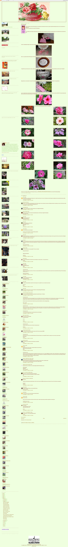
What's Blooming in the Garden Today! (8, 516)
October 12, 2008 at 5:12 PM (28, 332)
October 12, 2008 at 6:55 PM (28, 343)
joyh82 (24, 392)
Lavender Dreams (5, 290)
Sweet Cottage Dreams (6, 435)
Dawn (23, 216)
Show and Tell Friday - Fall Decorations (8, 514)
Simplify (4, 342)
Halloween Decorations (6, 506)
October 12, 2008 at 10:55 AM (28, 313)
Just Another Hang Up (5, 327)
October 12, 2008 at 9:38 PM (28, 356)
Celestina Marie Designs (6, 367)
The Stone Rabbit (5, 387)
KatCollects (24, 340)
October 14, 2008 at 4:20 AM (28, 402)
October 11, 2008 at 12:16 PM (28, 261)
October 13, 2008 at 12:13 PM (28, 376)
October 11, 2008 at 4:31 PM (28, 286)
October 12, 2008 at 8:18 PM (28, 350)
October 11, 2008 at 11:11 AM (28, 256)
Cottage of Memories (5, 477)
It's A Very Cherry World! (6, 415)
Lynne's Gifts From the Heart (6, 382)
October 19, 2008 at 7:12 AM (28, 410)
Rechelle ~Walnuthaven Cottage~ (27, 358)
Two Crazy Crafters (5, 425)
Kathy (24, 263)
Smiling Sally (4, 410)
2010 (3, 495)
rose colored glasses (5, 450)
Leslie (24, 276)
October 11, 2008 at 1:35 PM (28, 267)
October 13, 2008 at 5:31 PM (28, 390)
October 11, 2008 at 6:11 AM (28, 209)
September (4, 520)
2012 (3, 493)
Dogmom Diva (4, 305)
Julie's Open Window (5, 455)
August (4, 521)
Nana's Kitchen (5, 479)
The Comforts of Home (6, 405)
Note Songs (4, 317)
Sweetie (24, 258)
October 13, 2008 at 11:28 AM (28, 362)
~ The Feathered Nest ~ (6, 295)
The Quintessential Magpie (6, 440)
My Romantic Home (5, 377)
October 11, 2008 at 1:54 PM (28, 274)
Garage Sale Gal (5, 352)
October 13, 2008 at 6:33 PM (28, 394)
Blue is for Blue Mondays (6, 511)
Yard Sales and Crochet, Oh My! (7, 347)
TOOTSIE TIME (4, 310)
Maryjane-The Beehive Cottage (27, 378)
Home (44, 418)
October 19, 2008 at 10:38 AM (28, 415)
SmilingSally (24, 207)
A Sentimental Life (5, 300)
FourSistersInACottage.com (6, 484)
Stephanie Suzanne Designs (27, 364)
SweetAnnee (24, 404)
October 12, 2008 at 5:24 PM (28, 338)
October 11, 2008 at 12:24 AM (28, 200)
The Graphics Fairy (5, 288)
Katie (23, 288)
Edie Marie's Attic (5, 357)
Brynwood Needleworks (6, 283)
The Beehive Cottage (5, 322)
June (4, 523)
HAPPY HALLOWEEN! (6, 502)
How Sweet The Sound (6, 315)
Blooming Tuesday (5, 503)
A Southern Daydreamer (6, 372)
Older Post (64, 418)
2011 (3, 494)
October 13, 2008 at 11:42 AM (28, 370)
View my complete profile (5, 152)
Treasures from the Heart (6, 400)
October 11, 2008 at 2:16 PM (28, 279)
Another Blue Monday (6, 504)
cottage (4, 332)
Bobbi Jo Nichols (25, 211)
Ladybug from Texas (5, 362)
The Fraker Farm (5, 337)
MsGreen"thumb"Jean (6, 472)
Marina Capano (25, 315)
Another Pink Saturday (6, 505)
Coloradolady (4, 420)
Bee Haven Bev (25, 202)
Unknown (24, 345)
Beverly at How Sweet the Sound (44, 191)
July (4, 522)
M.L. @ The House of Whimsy (27, 372)
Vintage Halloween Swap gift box (7, 515)
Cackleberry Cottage (5, 430)
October (4, 501)
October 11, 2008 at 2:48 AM (28, 205)
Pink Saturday (5, 513)
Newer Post (22, 418)
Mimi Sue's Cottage (5, 445)
